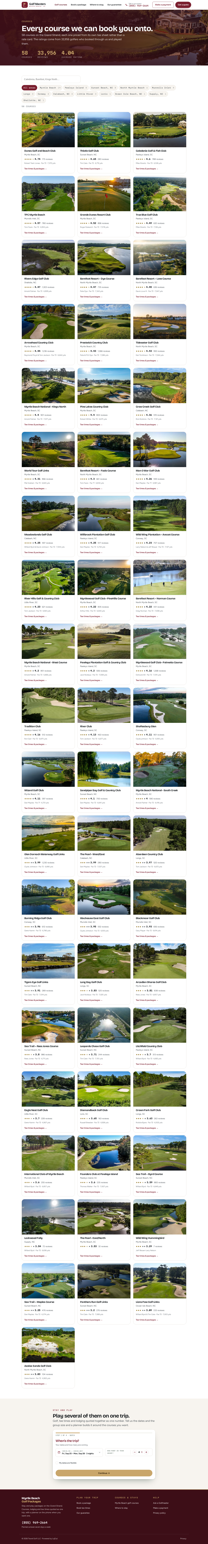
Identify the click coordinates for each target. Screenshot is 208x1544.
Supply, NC (158, 94)
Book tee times (83, 1508)
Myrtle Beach (50, 88)
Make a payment (163, 5)
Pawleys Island (76, 88)
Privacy (183, 1538)
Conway (43, 94)
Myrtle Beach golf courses (127, 1503)
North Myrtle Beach (134, 88)
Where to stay (97, 5)
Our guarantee (114, 5)
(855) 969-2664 (34, 1522)
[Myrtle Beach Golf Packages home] (36, 4)
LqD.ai (55, 1538)
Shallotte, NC (33, 100)
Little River (87, 94)
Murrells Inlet (163, 88)
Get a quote (183, 4)
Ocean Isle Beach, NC (130, 94)
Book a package (78, 5)
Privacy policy (159, 1513)
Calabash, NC (63, 94)
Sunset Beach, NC (103, 88)
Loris (106, 94)
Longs (28, 94)
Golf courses (61, 5)
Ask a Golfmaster (161, 1503)
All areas (29, 88)
